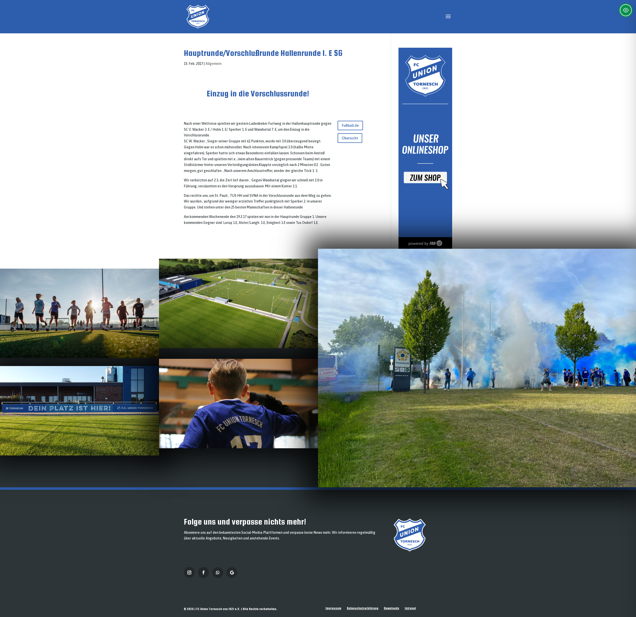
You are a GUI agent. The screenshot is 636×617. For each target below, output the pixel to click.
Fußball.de (350, 125)
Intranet (410, 608)
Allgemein (213, 64)
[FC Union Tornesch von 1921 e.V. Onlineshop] (425, 247)
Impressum (333, 608)
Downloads (391, 608)
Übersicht (350, 138)
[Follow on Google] (231, 572)
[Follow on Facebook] (203, 572)
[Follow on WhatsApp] (217, 572)
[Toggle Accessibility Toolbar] (625, 10)
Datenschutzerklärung (362, 608)
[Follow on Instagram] (189, 572)
